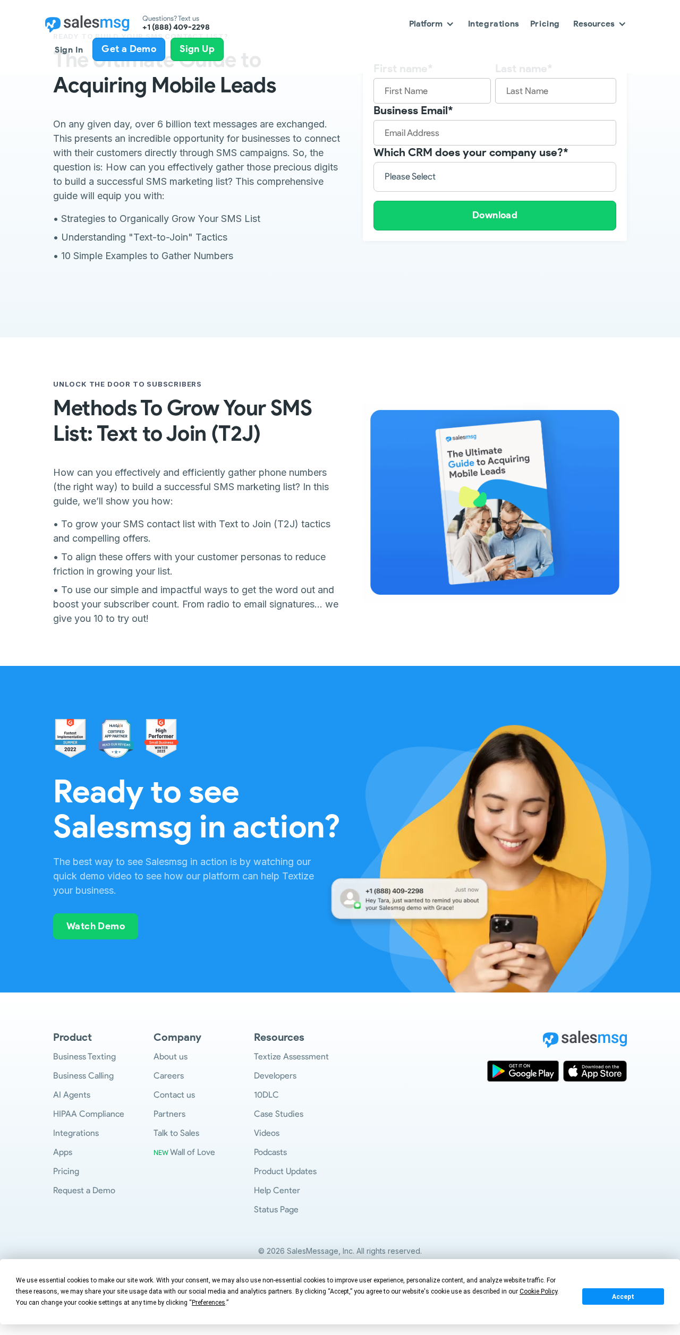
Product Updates (285, 1171)
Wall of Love (184, 1152)
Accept (623, 1296)
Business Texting (84, 1056)
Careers (169, 1076)
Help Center (277, 1190)
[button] (432, 24)
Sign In (69, 50)
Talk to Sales (176, 1133)
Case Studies (278, 1114)
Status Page (276, 1209)
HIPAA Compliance (88, 1114)
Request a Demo (84, 1190)
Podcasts (270, 1152)
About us (171, 1056)
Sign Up (197, 49)
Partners (169, 1114)
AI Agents (71, 1095)
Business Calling (83, 1076)
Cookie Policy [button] (538, 1291)
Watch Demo (95, 926)
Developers (275, 1076)
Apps (62, 1152)
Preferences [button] (208, 1302)
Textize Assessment (291, 1056)
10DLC (266, 1095)
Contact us (174, 1095)
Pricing (545, 24)
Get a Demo (128, 49)
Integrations (494, 24)
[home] (87, 23)
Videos (266, 1133)
